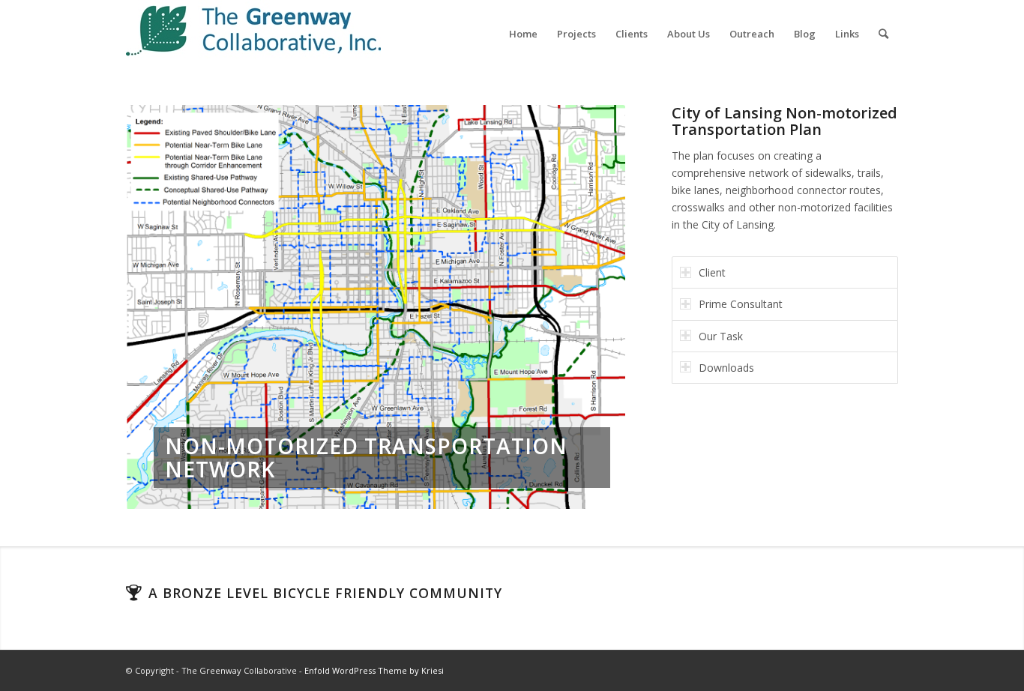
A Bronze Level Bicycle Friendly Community (325, 593)
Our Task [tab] (721, 336)
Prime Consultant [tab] (741, 304)
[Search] (883, 33)
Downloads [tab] (726, 367)
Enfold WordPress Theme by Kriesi (374, 670)
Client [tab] (712, 272)
